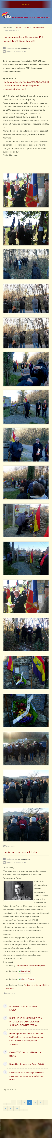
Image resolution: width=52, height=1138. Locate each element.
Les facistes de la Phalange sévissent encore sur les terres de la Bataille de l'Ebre (26, 1076)
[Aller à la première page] (5, 1104)
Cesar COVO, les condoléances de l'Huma (25, 1054)
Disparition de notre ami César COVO (26, 1064)
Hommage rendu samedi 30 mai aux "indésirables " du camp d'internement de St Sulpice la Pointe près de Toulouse (26, 1039)
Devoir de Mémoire (22, 49)
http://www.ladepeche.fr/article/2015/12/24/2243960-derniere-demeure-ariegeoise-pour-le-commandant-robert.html (26, 85)
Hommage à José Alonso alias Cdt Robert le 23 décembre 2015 (23, 39)
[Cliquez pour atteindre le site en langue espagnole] (26, 979)
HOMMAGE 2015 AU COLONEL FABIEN (24, 1008)
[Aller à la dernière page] (26, 1110)
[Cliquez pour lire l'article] (23, 971)
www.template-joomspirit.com (1, 1124)
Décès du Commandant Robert (21, 852)
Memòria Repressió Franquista (31, 965)
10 (16, 1108)
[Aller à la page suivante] (22, 1110)
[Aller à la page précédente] (9, 1104)
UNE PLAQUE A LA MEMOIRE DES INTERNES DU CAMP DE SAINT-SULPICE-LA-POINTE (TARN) (25, 1021)
